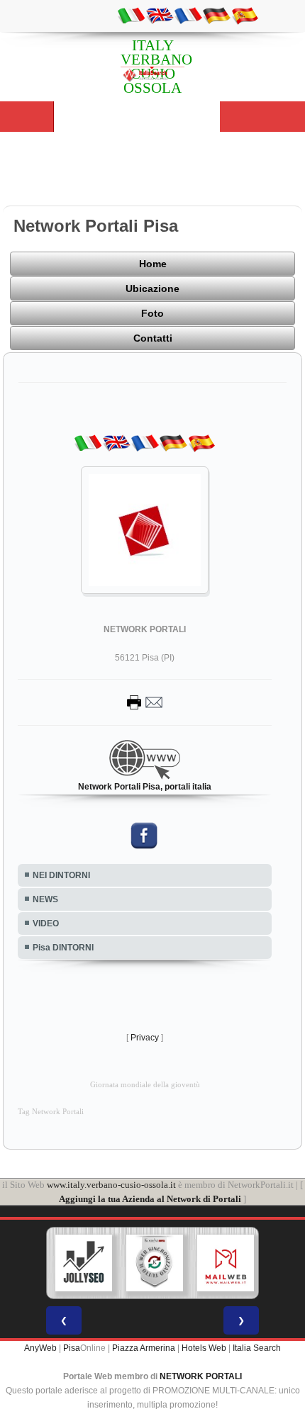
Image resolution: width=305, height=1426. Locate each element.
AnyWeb (40, 1348)
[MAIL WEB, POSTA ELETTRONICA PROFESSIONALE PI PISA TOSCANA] (225, 1263)
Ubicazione (152, 288)
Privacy (145, 1038)
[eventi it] (131, 15)
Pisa (71, 1348)
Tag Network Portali (51, 1112)
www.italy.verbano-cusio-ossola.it (111, 1184)
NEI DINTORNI (61, 875)
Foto (152, 313)
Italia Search (257, 1348)
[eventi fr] (188, 15)
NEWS (45, 899)
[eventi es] (245, 15)
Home (153, 263)
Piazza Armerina (143, 1348)
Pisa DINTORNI (63, 948)
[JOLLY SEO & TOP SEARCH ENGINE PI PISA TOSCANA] (83, 1263)
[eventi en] (159, 15)
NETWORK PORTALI (201, 1376)
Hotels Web (204, 1348)
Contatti (152, 338)
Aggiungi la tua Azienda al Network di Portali (150, 1199)
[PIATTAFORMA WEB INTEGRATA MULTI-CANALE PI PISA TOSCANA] (154, 1263)
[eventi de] (216, 15)
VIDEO (46, 923)
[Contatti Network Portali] (144, 702)
